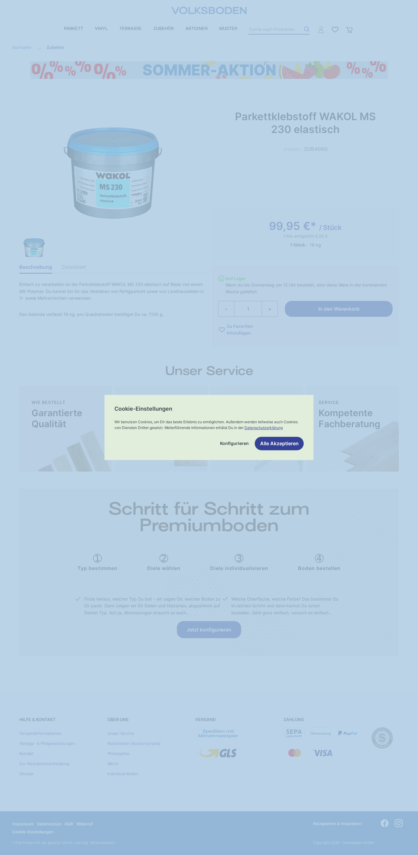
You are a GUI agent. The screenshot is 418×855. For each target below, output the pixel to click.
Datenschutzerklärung (263, 427)
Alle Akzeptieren (279, 444)
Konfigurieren (234, 443)
